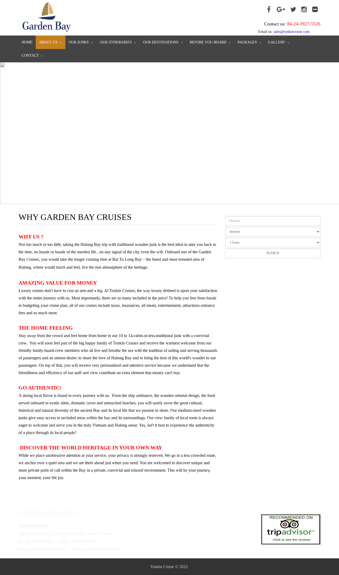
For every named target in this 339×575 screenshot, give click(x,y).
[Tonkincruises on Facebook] (269, 9)
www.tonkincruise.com (103, 549)
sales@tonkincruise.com (49, 549)
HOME (27, 42)
